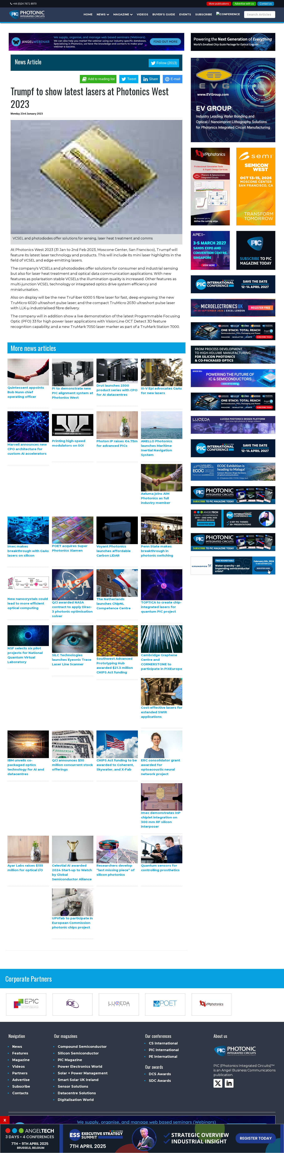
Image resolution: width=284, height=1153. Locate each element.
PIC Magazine (70, 1060)
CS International (163, 1043)
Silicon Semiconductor (78, 1053)
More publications (219, 3)
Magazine (121, 14)
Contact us (266, 3)
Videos (142, 14)
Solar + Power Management (82, 1073)
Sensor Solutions (73, 1086)
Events (185, 14)
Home (88, 14)
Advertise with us (244, 3)
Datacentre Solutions (77, 1093)
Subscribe (203, 14)
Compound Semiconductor (82, 1047)
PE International (163, 1057)
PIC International (164, 1050)
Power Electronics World (80, 1067)
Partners (19, 1073)
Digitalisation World (76, 1100)
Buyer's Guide (163, 14)
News (101, 14)
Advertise (21, 1080)
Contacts (20, 1093)
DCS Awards (160, 1074)
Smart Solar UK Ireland (78, 1080)
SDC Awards (160, 1081)
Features (20, 1053)
